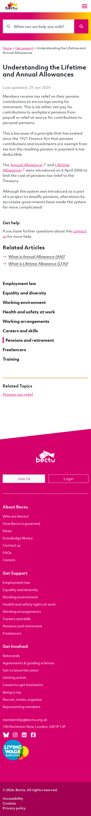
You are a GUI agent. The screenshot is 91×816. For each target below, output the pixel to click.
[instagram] (15, 735)
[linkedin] (24, 735)
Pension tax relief (18, 394)
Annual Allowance (26, 164)
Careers (9, 559)
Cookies (9, 803)
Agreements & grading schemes (29, 663)
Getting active (14, 677)
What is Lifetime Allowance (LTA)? (38, 263)
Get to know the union (20, 670)
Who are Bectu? (16, 516)
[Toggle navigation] (84, 6)
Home (7, 48)
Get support (24, 48)
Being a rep (12, 692)
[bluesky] (6, 735)
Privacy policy (14, 808)
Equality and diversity (20, 589)
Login (69, 478)
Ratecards (11, 655)
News (7, 530)
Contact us (12, 545)
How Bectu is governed (21, 523)
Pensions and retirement (22, 626)
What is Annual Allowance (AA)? (36, 256)
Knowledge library (18, 538)
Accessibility (13, 798)
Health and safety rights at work (29, 604)
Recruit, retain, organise (22, 699)
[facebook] (33, 735)
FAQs (7, 552)
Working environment (20, 597)
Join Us (24, 478)
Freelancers (12, 633)
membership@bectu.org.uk (25, 719)
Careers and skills (17, 618)
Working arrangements (22, 611)
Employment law (16, 582)
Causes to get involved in (23, 684)
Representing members (21, 706)
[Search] (81, 26)
